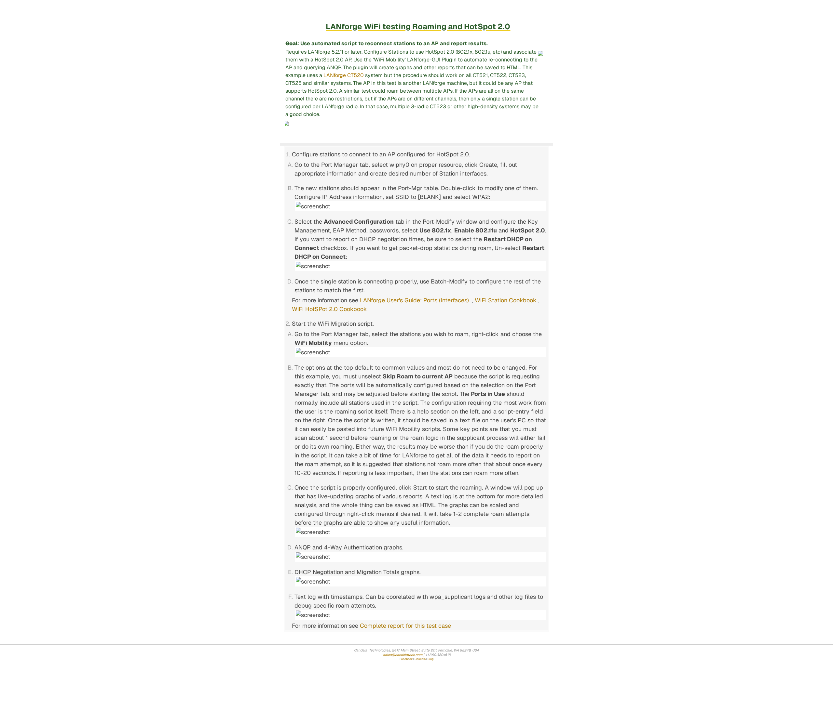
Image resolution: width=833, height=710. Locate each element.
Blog (430, 659)
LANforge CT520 (343, 75)
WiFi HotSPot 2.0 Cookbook (329, 309)
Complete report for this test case (405, 625)
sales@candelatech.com (402, 654)
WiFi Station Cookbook (506, 300)
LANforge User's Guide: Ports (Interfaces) (414, 300)
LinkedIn (420, 659)
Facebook (406, 659)
